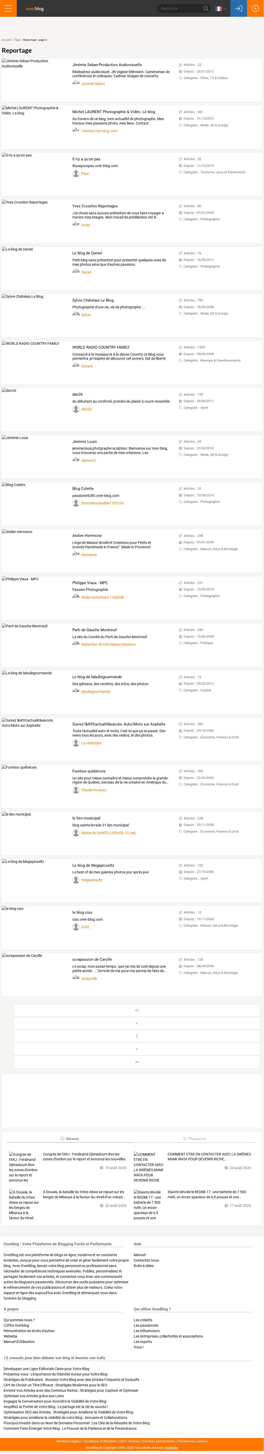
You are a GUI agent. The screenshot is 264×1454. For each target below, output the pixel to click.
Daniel (86, 272)
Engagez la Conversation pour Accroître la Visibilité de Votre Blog (55, 1401)
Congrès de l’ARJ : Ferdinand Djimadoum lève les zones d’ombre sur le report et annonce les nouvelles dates (84, 1157)
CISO (85, 927)
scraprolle (89, 978)
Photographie (210, 219)
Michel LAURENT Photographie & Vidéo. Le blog (113, 112)
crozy (85, 225)
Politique (206, 643)
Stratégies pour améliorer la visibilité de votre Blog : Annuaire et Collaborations (65, 1418)
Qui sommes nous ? (19, 1320)
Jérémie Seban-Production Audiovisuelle (107, 64)
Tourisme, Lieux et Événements (223, 172)
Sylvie (85, 315)
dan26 (77, 394)
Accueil (6, 40)
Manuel (140, 1255)
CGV (122, 1441)
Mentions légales (68, 1441)
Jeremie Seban (93, 84)
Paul (85, 173)
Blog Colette (83, 488)
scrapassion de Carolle (92, 959)
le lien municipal (86, 818)
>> (137, 1062)
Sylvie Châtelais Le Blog (93, 300)
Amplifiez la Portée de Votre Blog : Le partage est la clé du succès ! (56, 1407)
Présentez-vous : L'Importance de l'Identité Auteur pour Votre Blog (55, 1374)
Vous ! (139, 1347)
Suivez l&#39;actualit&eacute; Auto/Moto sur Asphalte (118, 724)
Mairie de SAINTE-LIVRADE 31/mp (108, 833)
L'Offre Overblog (16, 1325)
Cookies (134, 1441)
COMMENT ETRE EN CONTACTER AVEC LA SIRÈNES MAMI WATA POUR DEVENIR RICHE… (209, 1156)
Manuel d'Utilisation (19, 1342)
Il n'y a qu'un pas (86, 159)
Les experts (143, 1342)
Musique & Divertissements (220, 360)
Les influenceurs (147, 1331)
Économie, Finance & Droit (219, 737)
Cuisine (205, 690)
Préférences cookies (192, 1441)
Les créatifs (143, 1320)
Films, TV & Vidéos (214, 78)
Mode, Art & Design (214, 125)
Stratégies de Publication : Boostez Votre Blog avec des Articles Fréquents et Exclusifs (71, 1380)
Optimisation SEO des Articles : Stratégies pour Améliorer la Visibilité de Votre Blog (68, 1412)
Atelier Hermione (87, 535)
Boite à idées (144, 1266)
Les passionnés (146, 1325)
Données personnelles (158, 1441)
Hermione (89, 555)
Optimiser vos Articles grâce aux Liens (34, 1396)
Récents (72, 1138)
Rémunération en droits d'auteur (29, 1331)
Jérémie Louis (84, 441)
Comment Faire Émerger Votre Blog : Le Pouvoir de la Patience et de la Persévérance (70, 1428)
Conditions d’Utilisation (100, 1441)
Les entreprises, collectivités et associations (168, 1336)
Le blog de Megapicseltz (93, 865)
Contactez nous (146, 1260)
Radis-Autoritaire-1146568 (102, 597)
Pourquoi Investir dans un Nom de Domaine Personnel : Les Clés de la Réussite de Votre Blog (77, 1423)
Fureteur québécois (89, 771)
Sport (204, 408)
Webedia (10, 1336)
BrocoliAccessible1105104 (102, 503)
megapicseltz (92, 880)
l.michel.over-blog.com (99, 131)
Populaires (197, 1138)
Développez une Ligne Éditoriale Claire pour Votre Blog (46, 1369)
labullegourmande (95, 692)
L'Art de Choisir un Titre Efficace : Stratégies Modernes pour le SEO (55, 1385)
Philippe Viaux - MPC (90, 583)
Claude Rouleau (93, 790)
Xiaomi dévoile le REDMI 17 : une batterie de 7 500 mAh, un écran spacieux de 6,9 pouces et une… (207, 1194)
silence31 (88, 460)
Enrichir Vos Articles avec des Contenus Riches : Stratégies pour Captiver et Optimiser (71, 1390)
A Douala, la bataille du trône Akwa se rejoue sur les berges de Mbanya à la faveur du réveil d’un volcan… (84, 1194)
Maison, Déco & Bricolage (219, 549)
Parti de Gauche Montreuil (94, 630)
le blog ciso (82, 912)
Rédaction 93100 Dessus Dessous (108, 644)
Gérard (86, 366)
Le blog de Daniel (87, 253)
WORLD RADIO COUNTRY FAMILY (101, 347)
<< (137, 1010)
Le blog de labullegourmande (97, 677)
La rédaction (91, 743)
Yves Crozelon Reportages (95, 206)
